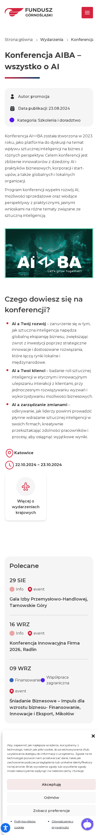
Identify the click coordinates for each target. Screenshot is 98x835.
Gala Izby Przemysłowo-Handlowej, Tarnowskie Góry (49, 602)
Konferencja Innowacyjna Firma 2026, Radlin (45, 646)
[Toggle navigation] (83, 13)
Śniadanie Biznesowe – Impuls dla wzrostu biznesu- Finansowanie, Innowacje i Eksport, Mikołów (47, 707)
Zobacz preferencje (51, 810)
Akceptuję (51, 784)
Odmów (51, 797)
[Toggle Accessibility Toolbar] (5, 828)
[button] (93, 736)
